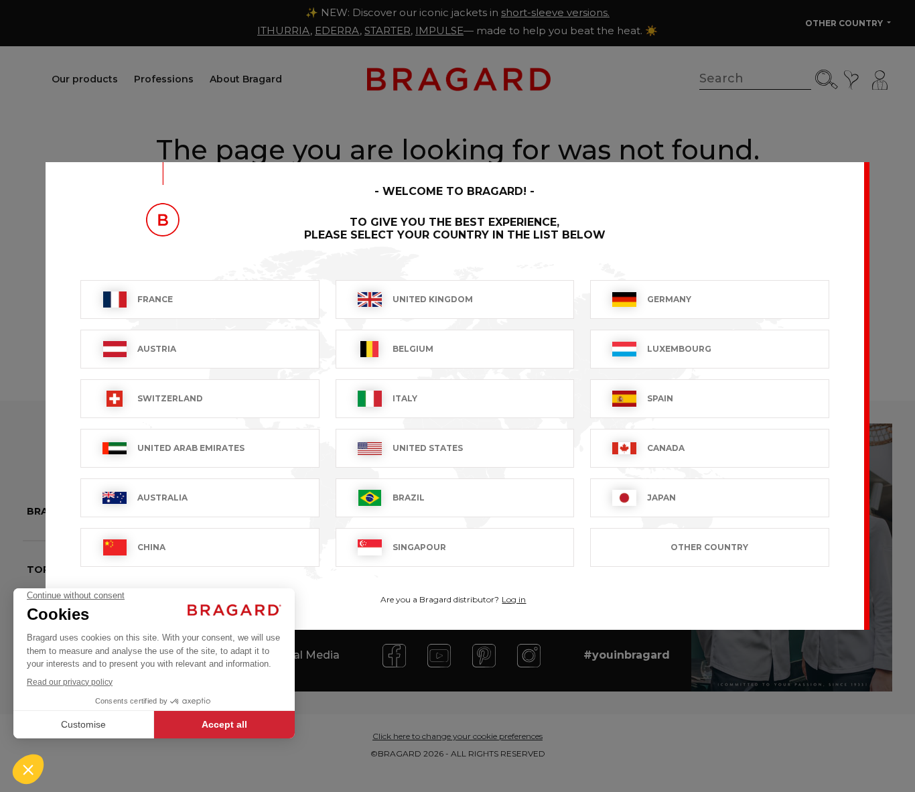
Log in (514, 599)
